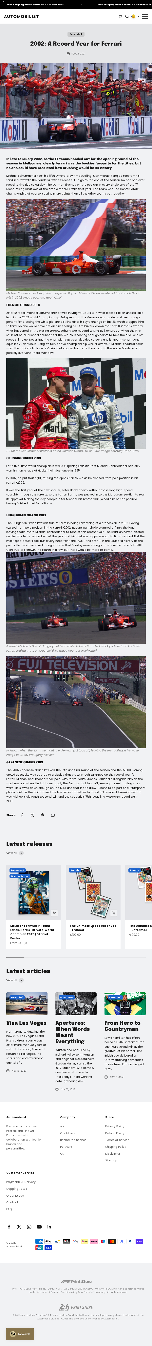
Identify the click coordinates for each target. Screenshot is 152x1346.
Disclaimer (112, 1154)
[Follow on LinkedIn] (49, 1227)
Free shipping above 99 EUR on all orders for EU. (118, 4)
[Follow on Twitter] (19, 1227)
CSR (63, 1154)
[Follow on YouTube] (39, 1227)
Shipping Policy (115, 1147)
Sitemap (111, 1160)
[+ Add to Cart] (54, 913)
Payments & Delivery (21, 1182)
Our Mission (68, 1133)
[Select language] (135, 16)
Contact (12, 1202)
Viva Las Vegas (26, 1023)
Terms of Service (117, 1140)
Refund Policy (114, 1133)
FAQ (9, 1209)
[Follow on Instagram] (29, 1227)
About (64, 1126)
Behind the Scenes (73, 1140)
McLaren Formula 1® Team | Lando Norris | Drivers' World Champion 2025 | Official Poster (32, 932)
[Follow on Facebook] (9, 1227)
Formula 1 (76, 34)
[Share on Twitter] (32, 815)
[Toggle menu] (145, 16)
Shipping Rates (16, 1189)
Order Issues (15, 1196)
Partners (66, 1147)
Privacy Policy (114, 1126)
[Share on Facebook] (22, 815)
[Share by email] (53, 815)
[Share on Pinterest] (43, 815)
